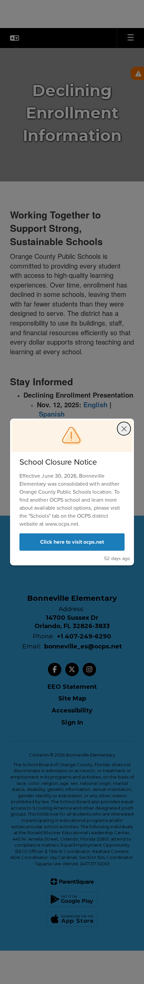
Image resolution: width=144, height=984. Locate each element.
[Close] (124, 428)
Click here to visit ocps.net (72, 542)
